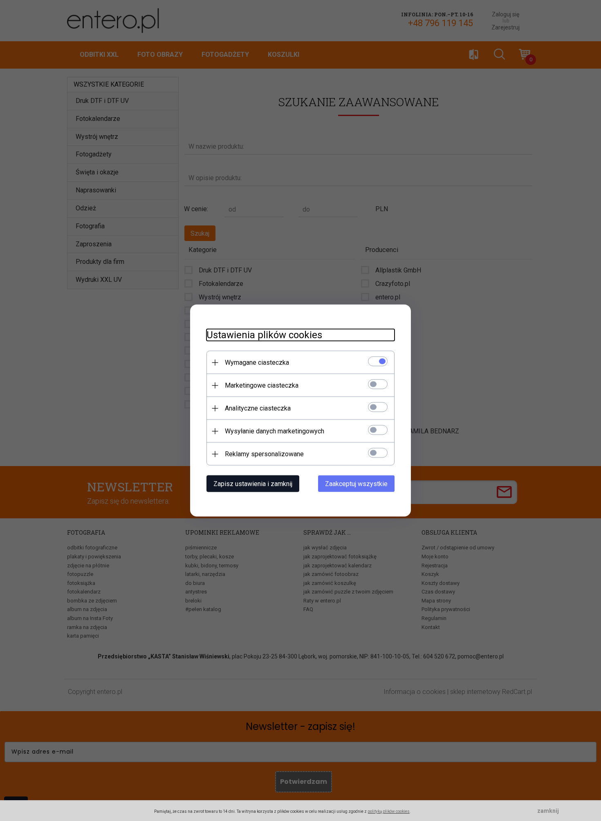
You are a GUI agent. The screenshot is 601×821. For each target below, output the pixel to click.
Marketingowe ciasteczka (261, 385)
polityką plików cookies (389, 811)
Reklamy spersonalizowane (264, 454)
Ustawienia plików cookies (264, 335)
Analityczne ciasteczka (258, 408)
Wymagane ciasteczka (257, 362)
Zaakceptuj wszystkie (356, 484)
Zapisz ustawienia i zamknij (252, 484)
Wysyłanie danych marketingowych (274, 431)
